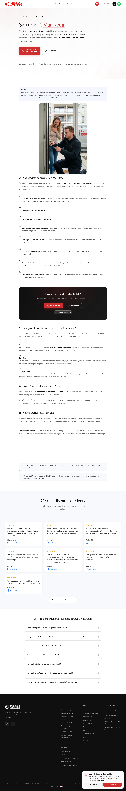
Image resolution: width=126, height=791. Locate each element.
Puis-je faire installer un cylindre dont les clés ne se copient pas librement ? (55, 637)
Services (47, 4)
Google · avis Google (69, 765)
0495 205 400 (65, 751)
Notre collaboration (92, 713)
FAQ (84, 737)
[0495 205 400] (114, 4)
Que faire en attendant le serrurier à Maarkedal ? (44, 655)
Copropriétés (87, 723)
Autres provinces (88, 734)
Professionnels (88, 717)
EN (104, 4)
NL (101, 4)
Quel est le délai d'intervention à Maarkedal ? (43, 664)
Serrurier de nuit (66, 732)
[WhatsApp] (119, 4)
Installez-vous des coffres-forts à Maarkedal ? (43, 646)
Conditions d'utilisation (79, 784)
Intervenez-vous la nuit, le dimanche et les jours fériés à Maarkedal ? (52, 682)
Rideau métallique (67, 713)
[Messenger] (7, 724)
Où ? (54, 4)
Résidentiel (87, 720)
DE (108, 4)
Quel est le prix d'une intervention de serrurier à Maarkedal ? (49, 673)
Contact (69, 4)
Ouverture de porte (67, 710)
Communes (30, 17)
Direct (61, 4)
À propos (86, 710)
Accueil (21, 17)
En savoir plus (99, 780)
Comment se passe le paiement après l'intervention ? (46, 628)
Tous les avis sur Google (61, 600)
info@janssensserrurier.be (70, 755)
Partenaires (87, 727)
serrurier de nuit (40, 478)
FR (97, 4)
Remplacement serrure (68, 722)
